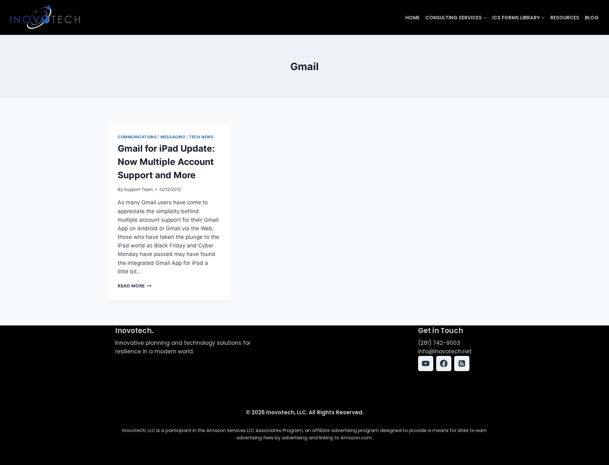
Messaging (172, 136)
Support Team (138, 189)
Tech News (201, 136)
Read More (135, 285)
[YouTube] (425, 363)
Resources (564, 17)
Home (412, 17)
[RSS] (461, 363)
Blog (592, 17)
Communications (137, 136)
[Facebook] (443, 363)
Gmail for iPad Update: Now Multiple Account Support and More (166, 161)
